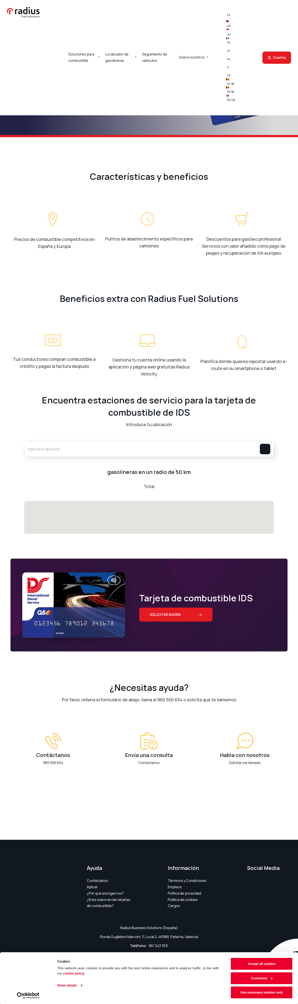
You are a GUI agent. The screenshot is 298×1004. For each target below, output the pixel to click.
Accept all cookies (262, 964)
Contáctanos (97, 880)
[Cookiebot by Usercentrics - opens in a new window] (28, 995)
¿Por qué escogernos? (105, 893)
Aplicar (92, 887)
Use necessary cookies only (261, 992)
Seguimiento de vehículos (154, 57)
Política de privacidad (184, 893)
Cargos (174, 905)
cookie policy (74, 973)
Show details (67, 985)
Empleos (175, 887)
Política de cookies (183, 899)
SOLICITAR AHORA (165, 614)
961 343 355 (158, 945)
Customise (259, 978)
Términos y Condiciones (187, 880)
